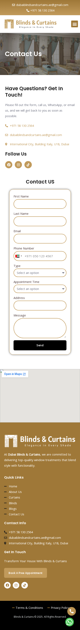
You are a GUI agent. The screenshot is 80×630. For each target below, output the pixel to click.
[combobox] (18, 256)
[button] (74, 24)
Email (17, 231)
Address (19, 298)
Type (17, 266)
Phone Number (24, 248)
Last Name (21, 213)
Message (20, 315)
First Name (21, 196)
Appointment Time (26, 282)
